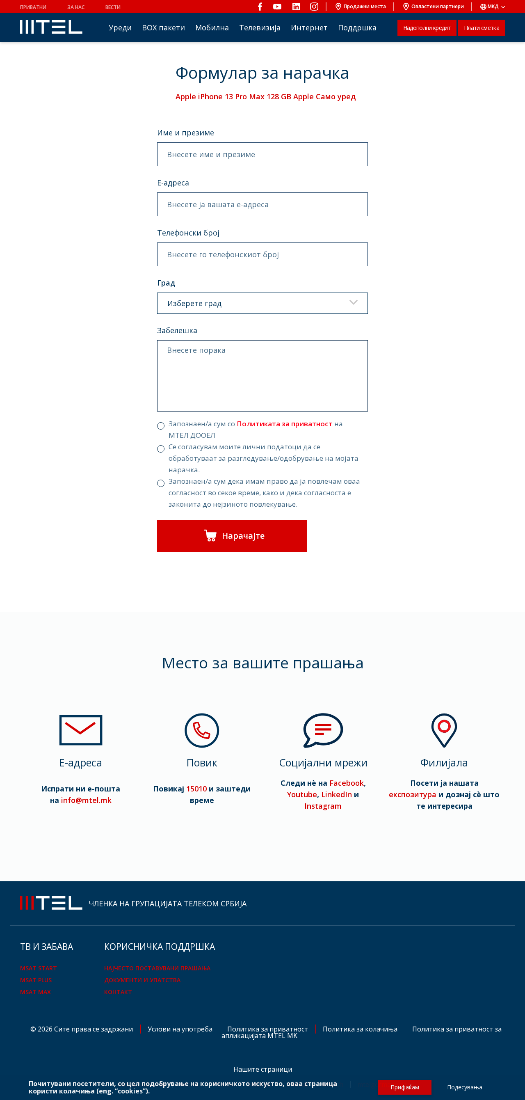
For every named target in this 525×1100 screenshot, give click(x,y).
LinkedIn (336, 794)
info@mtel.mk (86, 800)
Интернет (309, 27)
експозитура (412, 794)
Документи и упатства (142, 980)
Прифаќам (404, 1087)
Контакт (118, 992)
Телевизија (260, 27)
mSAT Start (38, 968)
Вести (113, 7)
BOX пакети (163, 27)
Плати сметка (481, 28)
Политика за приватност (268, 1029)
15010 (196, 789)
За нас (75, 7)
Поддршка (357, 27)
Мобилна (212, 27)
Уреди (120, 27)
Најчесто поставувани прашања (157, 968)
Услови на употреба (181, 1029)
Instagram (323, 806)
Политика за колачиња (361, 1029)
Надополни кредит (427, 28)
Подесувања (464, 1087)
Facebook (346, 783)
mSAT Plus (36, 980)
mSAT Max (35, 992)
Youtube (302, 794)
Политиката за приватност (285, 423)
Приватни (33, 7)
